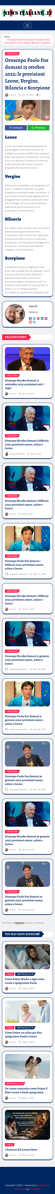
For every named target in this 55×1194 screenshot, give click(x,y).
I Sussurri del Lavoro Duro (21, 1150)
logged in (19, 922)
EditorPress (20, 1189)
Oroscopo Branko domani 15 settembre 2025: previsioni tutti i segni (24, 384)
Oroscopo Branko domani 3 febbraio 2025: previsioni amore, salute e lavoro (27, 504)
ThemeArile (35, 1189)
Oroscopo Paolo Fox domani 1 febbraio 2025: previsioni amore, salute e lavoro (24, 564)
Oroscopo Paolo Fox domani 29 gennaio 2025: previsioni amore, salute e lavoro (24, 900)
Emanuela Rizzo (17, 453)
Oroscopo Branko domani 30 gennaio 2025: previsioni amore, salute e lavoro (27, 840)
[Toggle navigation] (27, 25)
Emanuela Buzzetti (18, 574)
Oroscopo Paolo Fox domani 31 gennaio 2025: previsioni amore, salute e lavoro (24, 720)
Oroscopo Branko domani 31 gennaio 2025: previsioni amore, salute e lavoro (27, 660)
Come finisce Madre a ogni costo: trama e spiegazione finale (25, 981)
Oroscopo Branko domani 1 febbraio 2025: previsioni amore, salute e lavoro (26, 599)
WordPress (42, 1185)
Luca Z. (13, 94)
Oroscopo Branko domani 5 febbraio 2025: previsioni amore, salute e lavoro (27, 444)
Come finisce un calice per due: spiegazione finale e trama (23, 1034)
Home (7, 36)
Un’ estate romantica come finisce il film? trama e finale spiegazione (26, 1090)
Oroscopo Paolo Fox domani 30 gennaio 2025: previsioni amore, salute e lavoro (24, 780)
